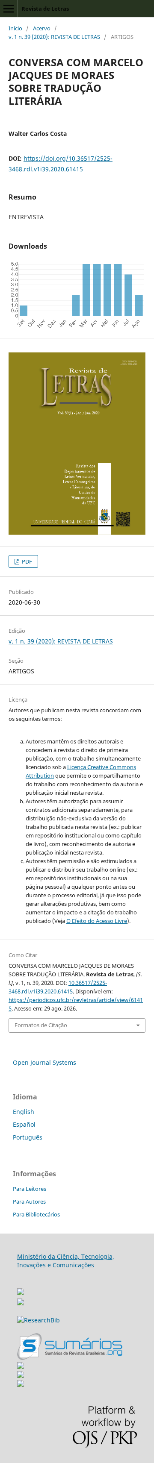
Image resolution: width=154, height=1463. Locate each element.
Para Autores (29, 1201)
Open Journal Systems (44, 1062)
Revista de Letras (45, 8)
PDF (26, 561)
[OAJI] (20, 1367)
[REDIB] (20, 1303)
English (23, 1112)
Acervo (41, 28)
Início (15, 28)
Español (24, 1124)
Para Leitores (29, 1189)
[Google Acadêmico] (20, 1376)
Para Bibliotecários (36, 1214)
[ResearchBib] (38, 1320)
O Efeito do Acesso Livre (96, 921)
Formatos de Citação (41, 1025)
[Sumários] (69, 1358)
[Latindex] (20, 1385)
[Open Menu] (8, 8)
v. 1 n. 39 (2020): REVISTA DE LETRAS (54, 37)
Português (27, 1137)
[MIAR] (20, 1289)
